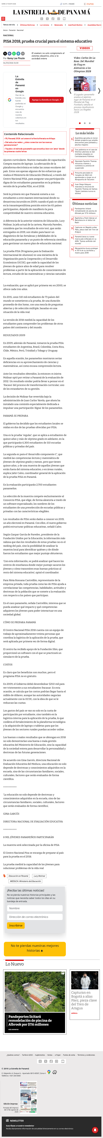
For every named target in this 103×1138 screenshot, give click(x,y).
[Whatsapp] (14, 53)
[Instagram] (59, 18)
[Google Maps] (49, 1072)
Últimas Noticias (27, 25)
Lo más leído (85, 133)
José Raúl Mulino (75, 25)
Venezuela (58, 25)
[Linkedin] (18, 53)
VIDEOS (85, 48)
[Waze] (54, 1072)
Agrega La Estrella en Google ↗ (46, 100)
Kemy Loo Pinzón (16, 58)
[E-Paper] (89, 3)
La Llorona (44, 25)
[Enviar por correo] (23, 53)
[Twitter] (5, 53)
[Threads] (42, 18)
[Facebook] (53, 18)
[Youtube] (64, 18)
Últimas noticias (84, 204)
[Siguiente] (99, 91)
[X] (47, 18)
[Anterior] (70, 91)
